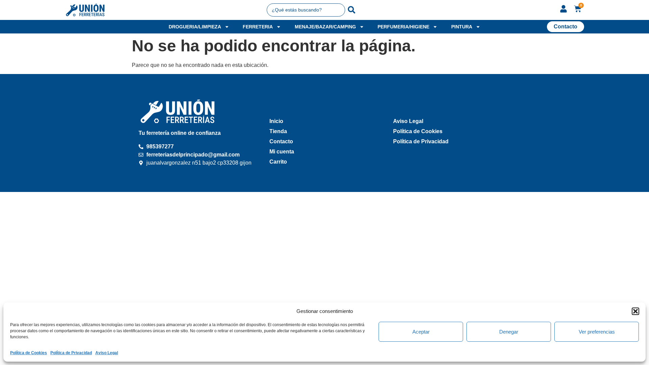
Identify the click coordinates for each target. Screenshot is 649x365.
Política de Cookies (28, 352)
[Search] (351, 9)
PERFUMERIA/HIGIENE (403, 26)
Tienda (278, 131)
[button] (635, 311)
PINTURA (461, 26)
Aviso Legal (106, 352)
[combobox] (306, 9)
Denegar (508, 332)
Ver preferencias (597, 332)
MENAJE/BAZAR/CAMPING (325, 26)
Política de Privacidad (71, 352)
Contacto (281, 141)
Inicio (276, 121)
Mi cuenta (281, 151)
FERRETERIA (258, 26)
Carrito (278, 162)
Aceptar (421, 332)
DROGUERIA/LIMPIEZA (195, 26)
